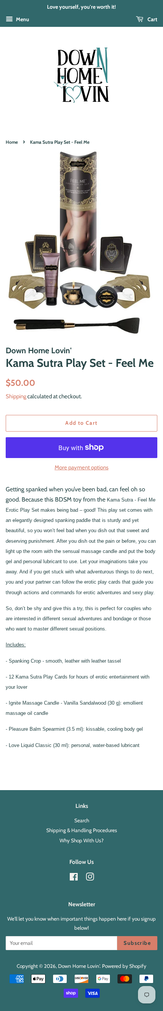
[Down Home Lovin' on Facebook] (73, 878)
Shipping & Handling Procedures (81, 830)
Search (81, 820)
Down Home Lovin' (79, 966)
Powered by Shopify (124, 966)
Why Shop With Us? (81, 840)
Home (12, 142)
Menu (22, 19)
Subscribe (137, 943)
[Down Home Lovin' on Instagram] (90, 878)
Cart (151, 19)
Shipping (16, 396)
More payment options (81, 467)
